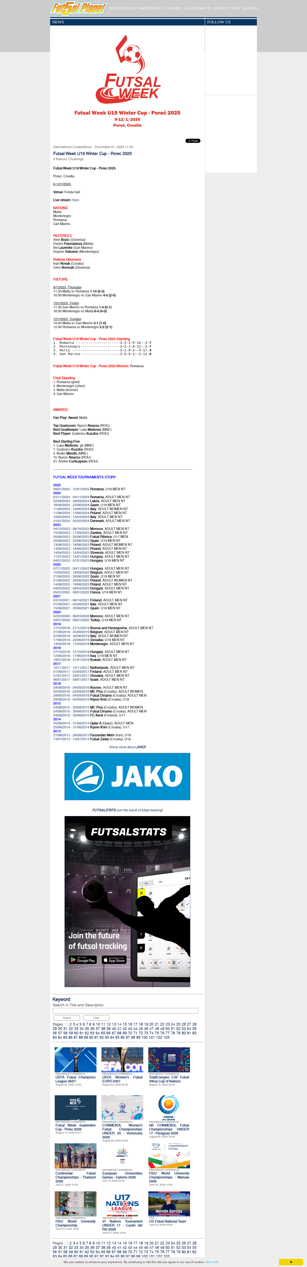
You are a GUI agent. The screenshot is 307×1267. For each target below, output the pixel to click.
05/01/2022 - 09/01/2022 (71, 592)
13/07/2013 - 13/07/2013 (71, 739)
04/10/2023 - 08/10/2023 (71, 529)
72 (141, 1033)
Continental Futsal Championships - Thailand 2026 (76, 1177)
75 (157, 1033)
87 (76, 1037)
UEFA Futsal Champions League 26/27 (76, 1079)
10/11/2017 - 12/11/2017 (71, 668)
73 (146, 1033)
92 (102, 1037)
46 (146, 1028)
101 (152, 1037)
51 (173, 1028)
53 (184, 1028)
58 (65, 1033)
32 (71, 1028)
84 (60, 1037)
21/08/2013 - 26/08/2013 (71, 735)
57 (60, 1033)
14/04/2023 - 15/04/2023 (71, 553)
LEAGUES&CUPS (198, 8)
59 (71, 1033)
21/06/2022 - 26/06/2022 (71, 576)
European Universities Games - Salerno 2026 (122, 1175)
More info (212, 1262)
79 (178, 1033)
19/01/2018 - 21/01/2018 (71, 660)
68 (119, 1033)
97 (128, 1037)
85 (65, 1037)
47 (151, 1028)
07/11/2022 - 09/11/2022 (71, 568)
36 (92, 1028)
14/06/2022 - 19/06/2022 (71, 584)
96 (123, 1037)
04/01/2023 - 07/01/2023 (71, 560)
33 (76, 1028)
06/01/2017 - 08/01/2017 (71, 680)
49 (162, 1028)
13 (114, 1024)
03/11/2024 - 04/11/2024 (71, 497)
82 (194, 1033)
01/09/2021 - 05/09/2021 (71, 604)
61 (82, 1033)
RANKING (251, 8)
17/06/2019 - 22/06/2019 (71, 640)
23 (168, 1024)
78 (173, 1033)
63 (92, 1033)
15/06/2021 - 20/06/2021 (71, 608)
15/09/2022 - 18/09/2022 (71, 572)
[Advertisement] (231, 132)
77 (167, 1033)
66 (108, 1033)
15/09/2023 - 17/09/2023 (71, 533)
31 (65, 1028)
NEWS (235, 8)
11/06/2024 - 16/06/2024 (71, 509)
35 (87, 1028)
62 (87, 1033)
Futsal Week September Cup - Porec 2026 (76, 1127)
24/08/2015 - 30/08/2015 (71, 707)
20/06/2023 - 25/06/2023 (71, 537)
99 (138, 1037)
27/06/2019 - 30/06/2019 (71, 636)
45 (141, 1028)
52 (178, 1028)
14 (119, 1024)
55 (194, 1028)
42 (125, 1028)
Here (75, 200)
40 (114, 1028)
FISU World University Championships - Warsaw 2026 (169, 1177)
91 (96, 1037)
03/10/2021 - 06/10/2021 (71, 600)
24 (173, 1024)
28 (194, 1024)
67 (114, 1033)
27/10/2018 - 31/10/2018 (71, 652)
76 (162, 1033)
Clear (96, 1017)
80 (184, 1033)
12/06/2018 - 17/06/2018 (71, 656)
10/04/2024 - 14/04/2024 (71, 517)
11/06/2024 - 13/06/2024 (71, 513)
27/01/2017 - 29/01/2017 (71, 676)
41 (119, 1028)
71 (135, 1033)
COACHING (173, 8)
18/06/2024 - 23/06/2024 (71, 505)
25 (178, 1024)
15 (125, 1024)
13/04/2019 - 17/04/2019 (71, 644)
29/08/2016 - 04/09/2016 (71, 687)
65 (103, 1033)
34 (82, 1028)
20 (151, 1024)
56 (55, 1033)
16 (130, 1024)
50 (167, 1028)
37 (98, 1028)
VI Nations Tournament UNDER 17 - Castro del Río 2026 (122, 1225)
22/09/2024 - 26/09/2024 (71, 501)
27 (189, 1024)
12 (109, 1024)
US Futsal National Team (167, 1221)
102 (159, 1037)
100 (144, 1037)
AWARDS (221, 8)
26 (184, 1024)
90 (91, 1037)
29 (55, 1028)
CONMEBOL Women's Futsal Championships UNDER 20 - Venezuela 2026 (122, 1131)
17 (135, 1024)
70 (130, 1033)
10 (98, 1024)
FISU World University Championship (76, 1223)
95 (117, 1037)
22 (162, 1024)
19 (146, 1024)
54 (189, 1028)
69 (125, 1033)
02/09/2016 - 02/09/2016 (71, 691)
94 (112, 1037)
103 (166, 1037)
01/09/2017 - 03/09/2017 (71, 672)
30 (60, 1028)
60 (76, 1033)
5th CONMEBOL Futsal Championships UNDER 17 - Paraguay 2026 (169, 1129)
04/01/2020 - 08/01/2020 (71, 620)
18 (141, 1024)
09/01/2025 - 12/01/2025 (71, 489)
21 (157, 1024)
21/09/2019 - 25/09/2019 (71, 632)
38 (103, 1028)
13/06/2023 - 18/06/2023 (71, 545)
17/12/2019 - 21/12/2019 (71, 628)
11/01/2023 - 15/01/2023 (71, 557)
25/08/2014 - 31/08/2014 (71, 723)
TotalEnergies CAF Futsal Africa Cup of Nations (169, 1079)
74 (151, 1033)
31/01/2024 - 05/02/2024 (71, 521)
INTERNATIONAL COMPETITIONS (135, 8)
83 (55, 1037)
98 (133, 1037)
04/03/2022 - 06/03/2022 (71, 588)
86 (70, 1037)
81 (189, 1033)
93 (107, 1037)
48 (157, 1028)
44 (135, 1028)
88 (81, 1037)
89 (86, 1037)
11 (103, 1024)
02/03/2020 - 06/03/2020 (71, 616)
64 (98, 1033)
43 (130, 1028)
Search (67, 1017)
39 (108, 1028)
